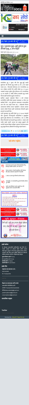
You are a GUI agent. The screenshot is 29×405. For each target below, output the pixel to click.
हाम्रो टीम (4, 278)
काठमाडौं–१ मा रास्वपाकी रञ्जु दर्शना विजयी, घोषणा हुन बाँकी (17, 182)
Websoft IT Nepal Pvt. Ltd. (18, 317)
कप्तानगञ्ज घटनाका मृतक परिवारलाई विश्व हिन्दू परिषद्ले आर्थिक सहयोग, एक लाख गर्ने (16, 166)
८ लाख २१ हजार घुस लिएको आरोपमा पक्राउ (15, 176)
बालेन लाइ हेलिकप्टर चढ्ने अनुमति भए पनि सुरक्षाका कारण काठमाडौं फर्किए (15, 187)
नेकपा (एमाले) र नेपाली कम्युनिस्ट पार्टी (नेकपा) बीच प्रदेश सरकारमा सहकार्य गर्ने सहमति (16, 171)
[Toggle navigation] (2, 36)
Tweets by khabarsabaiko (8, 313)
